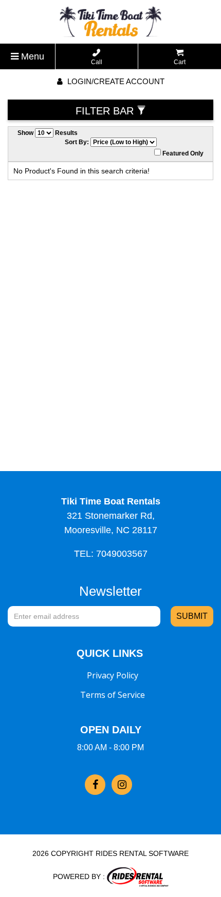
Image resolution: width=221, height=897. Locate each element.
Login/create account (114, 81)
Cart (180, 62)
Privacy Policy (112, 675)
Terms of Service (112, 694)
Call (96, 62)
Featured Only (182, 153)
